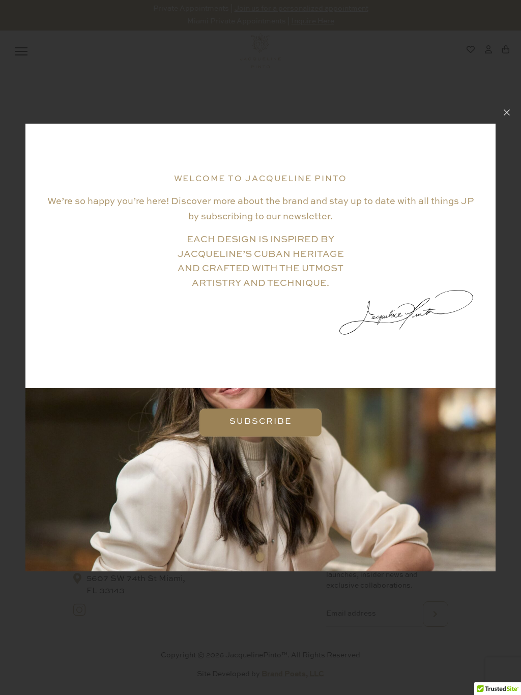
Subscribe (260, 422)
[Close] (507, 112)
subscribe (435, 465)
